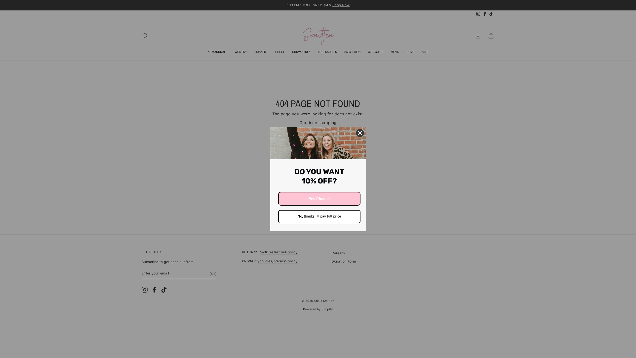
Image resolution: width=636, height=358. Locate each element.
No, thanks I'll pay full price (319, 216)
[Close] (360, 133)
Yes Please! (319, 198)
